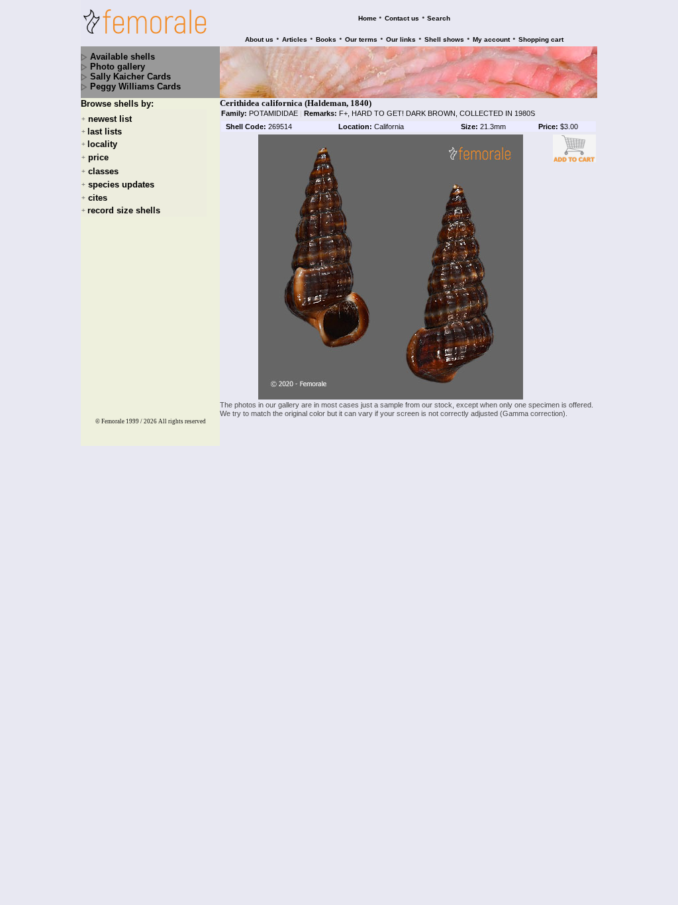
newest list (110, 119)
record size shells (123, 210)
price (98, 158)
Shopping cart (540, 39)
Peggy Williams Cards (135, 86)
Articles (294, 39)
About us (259, 39)
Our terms (361, 39)
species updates (121, 184)
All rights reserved (182, 421)
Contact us (402, 18)
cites (97, 198)
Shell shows (444, 39)
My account (491, 39)
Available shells (122, 57)
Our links (401, 39)
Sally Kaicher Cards (130, 76)
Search (438, 18)
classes (103, 171)
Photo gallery (117, 67)
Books (326, 39)
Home (367, 18)
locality (102, 144)
